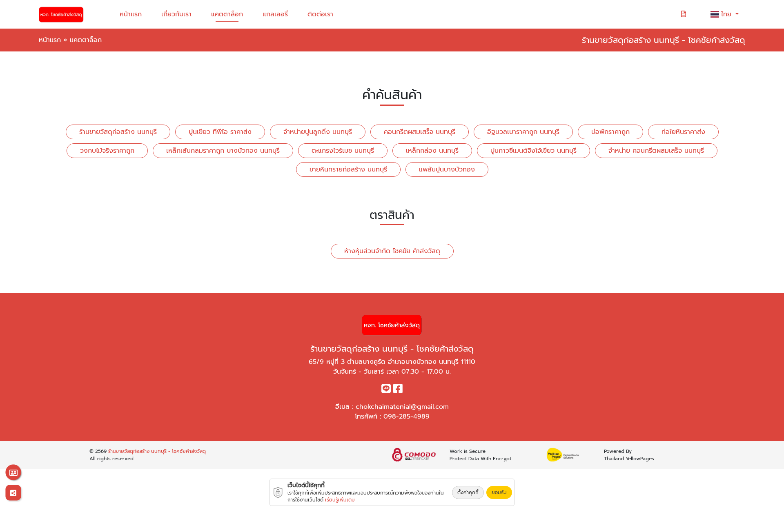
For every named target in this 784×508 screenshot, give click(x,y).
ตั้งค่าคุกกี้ (468, 492)
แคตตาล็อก (227, 14)
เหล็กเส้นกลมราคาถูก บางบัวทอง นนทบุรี (223, 151)
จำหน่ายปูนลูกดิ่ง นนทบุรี (317, 132)
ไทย (727, 14)
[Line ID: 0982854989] (386, 390)
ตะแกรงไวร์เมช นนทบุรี (343, 151)
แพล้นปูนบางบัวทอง (447, 169)
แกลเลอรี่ (275, 14)
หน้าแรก (131, 14)
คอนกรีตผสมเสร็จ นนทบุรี (419, 132)
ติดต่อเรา (320, 14)
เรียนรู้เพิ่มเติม (340, 500)
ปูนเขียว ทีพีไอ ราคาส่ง (220, 132)
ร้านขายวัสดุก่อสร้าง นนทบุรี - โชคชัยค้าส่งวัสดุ (157, 451)
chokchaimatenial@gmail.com (402, 407)
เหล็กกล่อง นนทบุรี (432, 151)
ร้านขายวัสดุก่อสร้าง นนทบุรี (118, 132)
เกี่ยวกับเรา (176, 14)
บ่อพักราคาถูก (610, 132)
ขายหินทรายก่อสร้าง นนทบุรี (348, 169)
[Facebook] (398, 390)
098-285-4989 (406, 416)
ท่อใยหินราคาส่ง (683, 132)
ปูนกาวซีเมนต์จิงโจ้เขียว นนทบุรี (533, 151)
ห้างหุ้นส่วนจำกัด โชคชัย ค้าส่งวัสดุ (392, 251)
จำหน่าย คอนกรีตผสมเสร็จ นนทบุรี (656, 151)
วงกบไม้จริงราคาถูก (107, 151)
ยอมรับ (499, 492)
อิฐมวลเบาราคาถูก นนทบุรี (523, 132)
